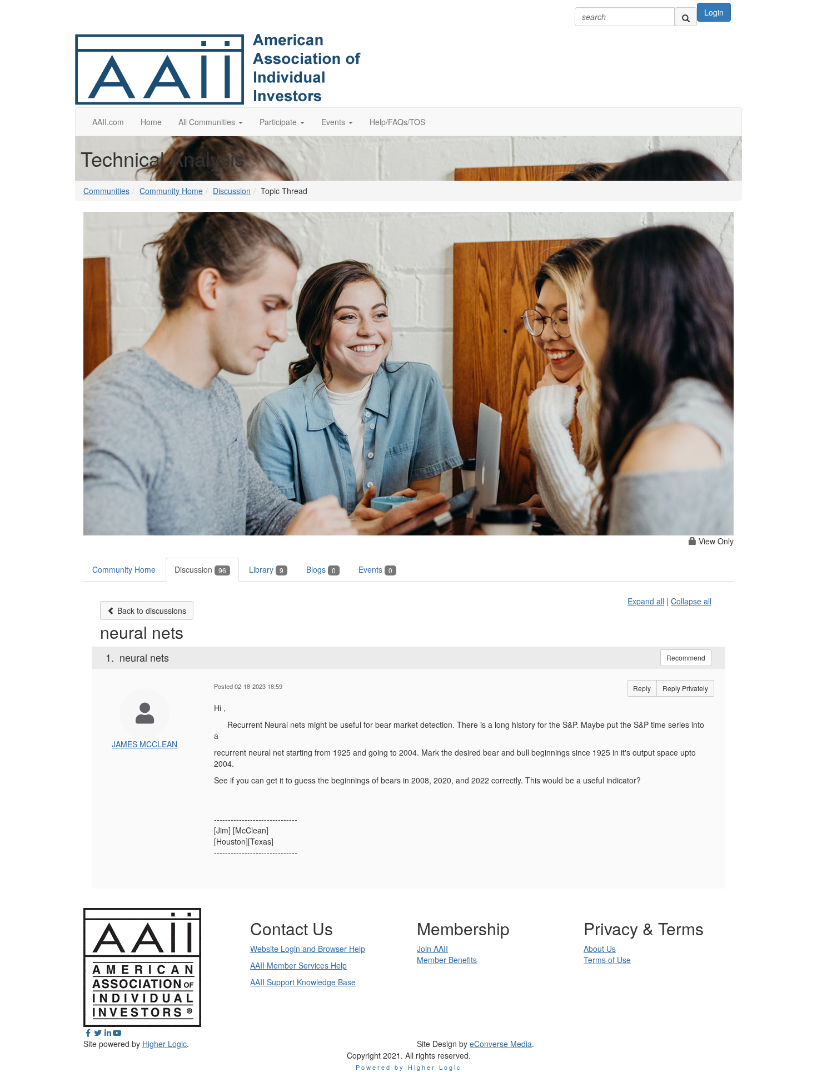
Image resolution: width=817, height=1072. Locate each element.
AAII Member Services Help (298, 965)
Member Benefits (447, 959)
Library (266, 569)
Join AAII (432, 948)
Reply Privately (685, 688)
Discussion (232, 190)
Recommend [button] (685, 657)
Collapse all (691, 601)
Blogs (321, 569)
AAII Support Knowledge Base (303, 981)
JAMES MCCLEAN (144, 744)
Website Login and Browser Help (307, 948)
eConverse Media (501, 1043)
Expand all (645, 601)
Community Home (171, 190)
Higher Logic (164, 1043)
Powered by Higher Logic (409, 1067)
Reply (642, 688)
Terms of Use (607, 959)
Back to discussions (150, 610)
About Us (600, 948)
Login (714, 12)
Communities (106, 190)
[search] (686, 16)
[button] (210, 122)
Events (375, 569)
